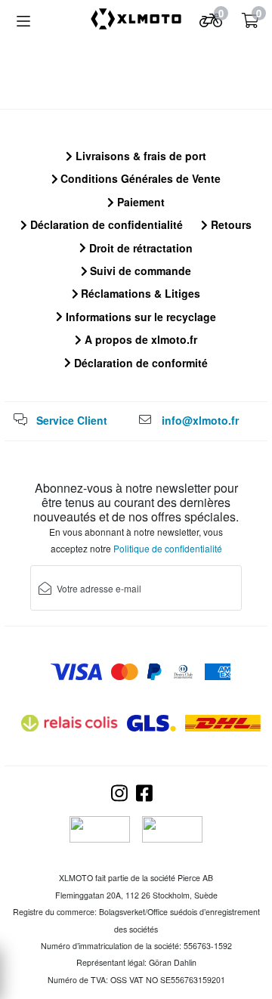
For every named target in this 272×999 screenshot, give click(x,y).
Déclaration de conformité (139, 362)
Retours (230, 224)
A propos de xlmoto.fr (139, 339)
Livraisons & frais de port (139, 155)
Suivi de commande (139, 270)
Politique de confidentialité (167, 548)
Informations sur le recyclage (139, 316)
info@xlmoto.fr (200, 420)
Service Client (71, 420)
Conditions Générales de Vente (139, 178)
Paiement (139, 201)
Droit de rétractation (139, 247)
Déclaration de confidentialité (105, 224)
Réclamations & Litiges (139, 293)
